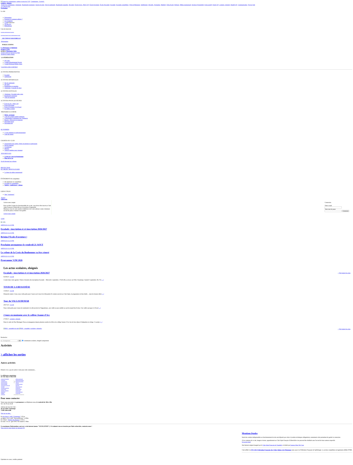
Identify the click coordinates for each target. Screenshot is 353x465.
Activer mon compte (9, 213)
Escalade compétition (122, 5)
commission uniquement (36, 340)
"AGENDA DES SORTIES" (9, 67)
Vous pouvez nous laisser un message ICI (13, 428)
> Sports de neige (18, 389)
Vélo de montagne (9, 97)
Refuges (176, 5)
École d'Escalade (9, 105)
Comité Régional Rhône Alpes (13, 64)
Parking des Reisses (13, 420)
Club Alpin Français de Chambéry (272, 445)
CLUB (12, 277)
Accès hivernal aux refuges (8, 161)
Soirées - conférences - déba (13, 185)
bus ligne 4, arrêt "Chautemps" (12, 416)
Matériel (163, 5)
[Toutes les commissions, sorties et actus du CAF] (15, 1)
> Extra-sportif (3, 389)
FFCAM (6, 60)
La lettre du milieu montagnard (13, 172)
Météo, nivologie (9, 115)
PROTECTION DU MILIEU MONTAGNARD (10, 168)
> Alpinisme (3, 380)
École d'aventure (94, 5)
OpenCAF (215, 5)
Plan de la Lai (8, 158)
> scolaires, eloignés (19, 384)
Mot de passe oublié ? (329, 212)
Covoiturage (8, 147)
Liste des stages (8, 134)
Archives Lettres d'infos (8, 54)
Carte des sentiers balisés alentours (14, 116)
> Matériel (2, 393)
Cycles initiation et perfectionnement (15, 132)
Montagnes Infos (11, 51)
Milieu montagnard (185, 5)
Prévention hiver (9, 121)
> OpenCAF (3, 394)
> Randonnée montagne (19, 380)
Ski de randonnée (50, 5)
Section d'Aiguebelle (197, 5)
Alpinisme (18, 5)
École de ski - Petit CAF (81, 5)
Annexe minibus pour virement (13, 150)
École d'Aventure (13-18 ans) (12, 107)
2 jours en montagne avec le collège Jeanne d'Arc (26, 315)
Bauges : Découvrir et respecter (13, 120)
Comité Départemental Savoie (13, 62)
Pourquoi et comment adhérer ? (13, 19)
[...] (103, 280)
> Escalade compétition (5, 388)
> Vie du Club (17, 393)
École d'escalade (105, 5)
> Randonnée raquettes (19, 381)
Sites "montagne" (9, 194)
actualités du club (13, 328)
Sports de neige (39, 5)
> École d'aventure (4, 382)
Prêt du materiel (9, 145)
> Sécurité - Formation (5, 390)
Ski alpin (71, 5)
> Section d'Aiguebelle (5, 379)
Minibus (6, 148)
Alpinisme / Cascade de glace (13, 88)
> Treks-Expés (17, 390)
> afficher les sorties (13, 354)
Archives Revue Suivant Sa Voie (10, 52)
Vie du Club (251, 5)
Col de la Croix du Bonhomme (13, 156)
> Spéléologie (17, 388)
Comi (6, 22)
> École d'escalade (4, 384)
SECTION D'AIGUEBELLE (11, 38)
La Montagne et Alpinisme (9, 48)
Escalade (112, 5)
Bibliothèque (8, 26)
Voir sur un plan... (6, 413)
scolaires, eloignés (224, 5)
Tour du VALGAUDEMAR (16, 301)
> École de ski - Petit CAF (5, 385)
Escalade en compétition (11, 183)
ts (22, 185)
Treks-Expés (170, 5)
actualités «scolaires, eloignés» (32, 328)
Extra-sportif (208, 5)
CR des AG (7, 24)
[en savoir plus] (246, 442)
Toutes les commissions (8, 5)
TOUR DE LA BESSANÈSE (16, 287)
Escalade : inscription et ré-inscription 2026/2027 (26, 273)
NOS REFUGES (6, 153)
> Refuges (17, 382)
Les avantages (8, 21)
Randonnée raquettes (62, 5)
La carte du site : (6, 7)
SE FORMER (5, 129)
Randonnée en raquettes (11, 86)
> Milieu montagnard (19, 379)
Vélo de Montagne (134, 5)
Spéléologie (144, 5)
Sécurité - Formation (154, 5)
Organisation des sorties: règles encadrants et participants (20, 143)
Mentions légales (250, 433)
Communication (242, 5)
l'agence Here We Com (297, 445)
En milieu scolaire (9, 108)
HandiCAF (233, 5)
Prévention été (8, 123)
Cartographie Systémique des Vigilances (16, 118)
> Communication (4, 381)
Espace (4, 198)
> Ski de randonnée (18, 386)
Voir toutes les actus (344, 273)
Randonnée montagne (28, 5)
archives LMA (5, 49)
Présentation (7, 17)
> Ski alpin (17, 385)
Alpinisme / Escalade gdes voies (13, 94)
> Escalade (3, 386)
